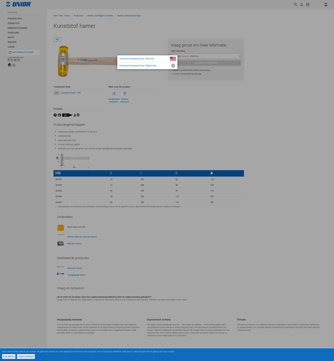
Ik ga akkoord (8, 356)
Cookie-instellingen (26, 356)
